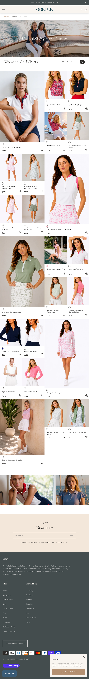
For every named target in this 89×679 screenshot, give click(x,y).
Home (6, 16)
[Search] (80, 9)
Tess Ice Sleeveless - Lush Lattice (55, 433)
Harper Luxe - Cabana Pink (56, 269)
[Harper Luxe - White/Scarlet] (22, 106)
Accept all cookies (68, 672)
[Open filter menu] (82, 62)
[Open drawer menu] (3, 9)
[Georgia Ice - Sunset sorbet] (33, 372)
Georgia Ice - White (30, 352)
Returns (29, 599)
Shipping (29, 604)
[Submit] (72, 535)
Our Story (29, 590)
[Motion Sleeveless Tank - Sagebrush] (78, 126)
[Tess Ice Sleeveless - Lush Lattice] (55, 413)
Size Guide (7, 595)
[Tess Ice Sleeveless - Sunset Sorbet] (78, 291)
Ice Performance (9, 631)
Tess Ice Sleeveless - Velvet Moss (53, 311)
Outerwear (7, 622)
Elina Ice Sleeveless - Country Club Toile (31, 187)
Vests (5, 618)
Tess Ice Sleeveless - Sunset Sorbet (76, 311)
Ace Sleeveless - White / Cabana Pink (59, 230)
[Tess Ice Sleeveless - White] (11, 372)
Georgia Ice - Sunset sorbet (31, 392)
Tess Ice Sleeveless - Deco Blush (13, 460)
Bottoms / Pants (9, 627)
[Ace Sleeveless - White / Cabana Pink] (66, 189)
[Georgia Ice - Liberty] (55, 126)
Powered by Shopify (22, 659)
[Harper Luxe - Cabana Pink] (55, 250)
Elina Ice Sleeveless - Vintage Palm (9, 187)
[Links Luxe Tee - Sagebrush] (22, 271)
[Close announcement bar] (85, 2)
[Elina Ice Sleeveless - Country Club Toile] (33, 167)
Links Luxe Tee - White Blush (76, 270)
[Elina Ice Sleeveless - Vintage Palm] (11, 167)
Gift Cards (29, 595)
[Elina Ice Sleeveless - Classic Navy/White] (78, 85)
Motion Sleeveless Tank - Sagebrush (77, 146)
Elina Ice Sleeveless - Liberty (54, 105)
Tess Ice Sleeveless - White (9, 392)
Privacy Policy (31, 618)
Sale (4, 604)
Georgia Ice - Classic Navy (10, 352)
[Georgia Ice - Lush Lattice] (78, 413)
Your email (19, 536)
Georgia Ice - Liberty (53, 145)
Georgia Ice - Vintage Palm (55, 393)
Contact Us (30, 609)
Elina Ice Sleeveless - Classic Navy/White (76, 105)
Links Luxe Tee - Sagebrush (11, 312)
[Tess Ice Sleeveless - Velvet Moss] (55, 291)
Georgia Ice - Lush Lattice (77, 432)
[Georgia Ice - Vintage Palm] (66, 353)
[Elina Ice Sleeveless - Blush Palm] (11, 209)
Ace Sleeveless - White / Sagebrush (32, 229)
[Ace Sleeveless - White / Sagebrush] (33, 209)
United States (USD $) (14, 643)
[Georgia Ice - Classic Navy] (11, 332)
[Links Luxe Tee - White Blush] (78, 250)
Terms (28, 622)
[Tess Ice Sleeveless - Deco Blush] (22, 427)
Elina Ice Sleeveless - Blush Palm (9, 229)
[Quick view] (42, 150)
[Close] (84, 656)
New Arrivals (8, 599)
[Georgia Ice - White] (33, 332)
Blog (27, 613)
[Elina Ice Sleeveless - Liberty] (55, 85)
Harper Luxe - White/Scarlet (11, 147)
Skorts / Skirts (8, 609)
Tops (4, 613)
